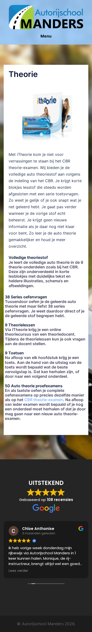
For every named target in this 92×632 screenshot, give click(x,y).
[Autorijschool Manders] (46, 16)
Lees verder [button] (18, 571)
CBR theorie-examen (43, 399)
